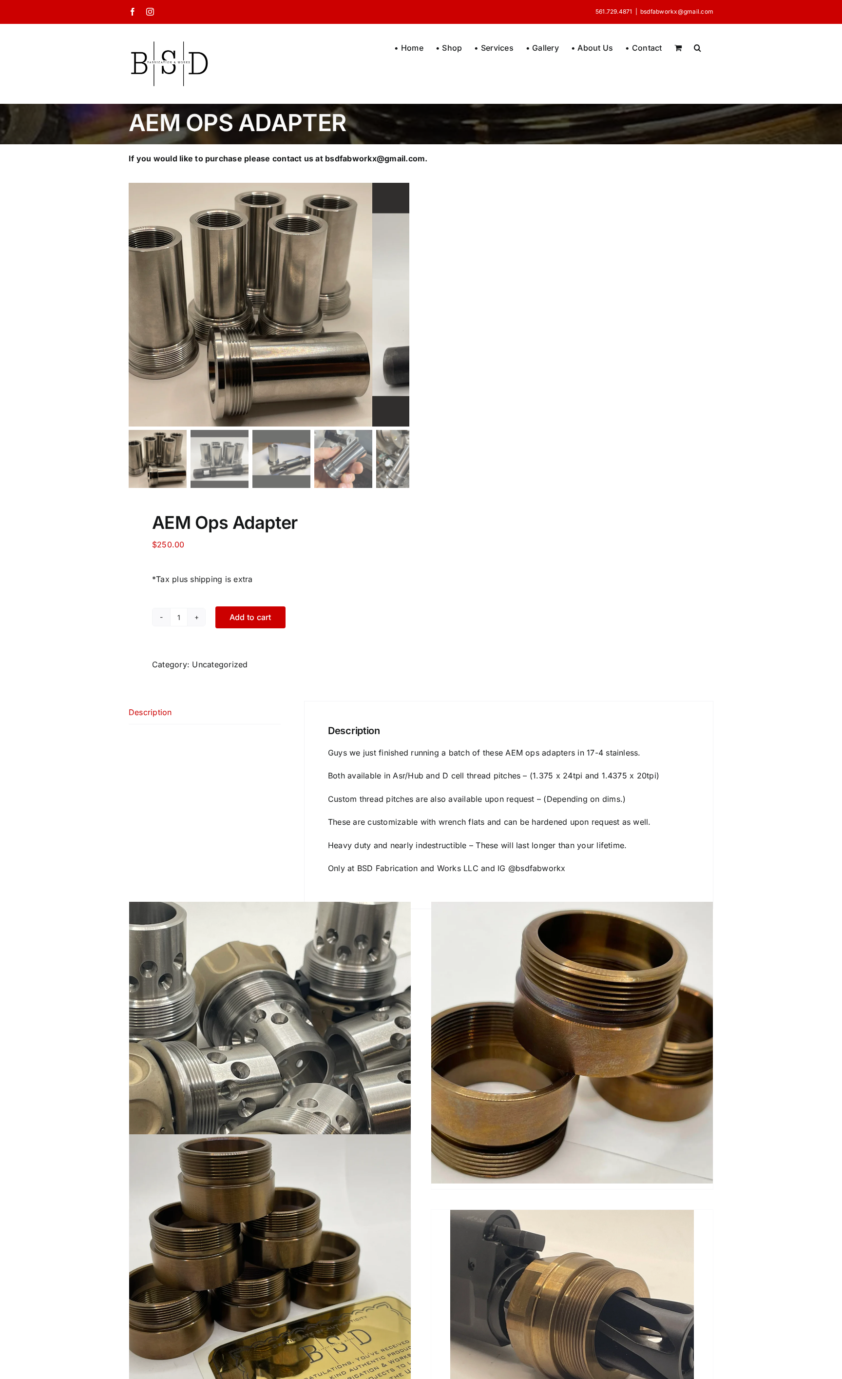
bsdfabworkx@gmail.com (676, 11)
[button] (697, 47)
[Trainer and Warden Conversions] (270, 1042)
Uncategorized (220, 664)
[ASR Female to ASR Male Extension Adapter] (270, 1275)
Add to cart (250, 617)
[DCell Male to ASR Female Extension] (572, 1042)
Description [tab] (150, 712)
